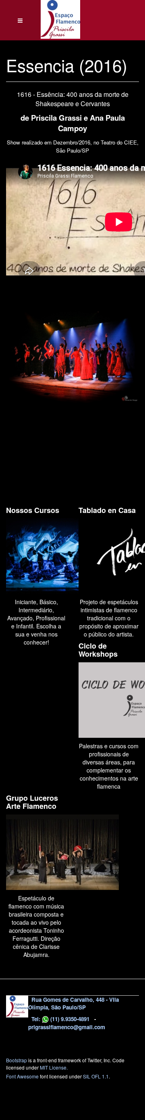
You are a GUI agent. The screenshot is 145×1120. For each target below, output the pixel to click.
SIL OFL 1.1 (96, 1076)
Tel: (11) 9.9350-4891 (59, 1019)
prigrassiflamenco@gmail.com (66, 1027)
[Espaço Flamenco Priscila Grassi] (60, 11)
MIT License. (54, 1067)
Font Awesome (22, 1076)
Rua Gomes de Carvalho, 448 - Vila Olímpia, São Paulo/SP (73, 1003)
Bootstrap (16, 1060)
